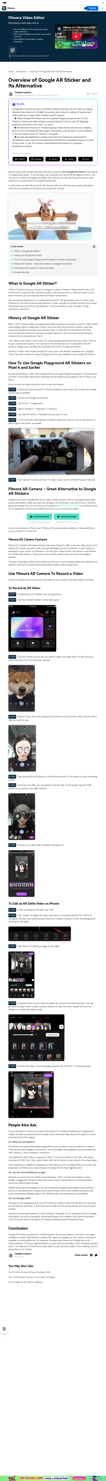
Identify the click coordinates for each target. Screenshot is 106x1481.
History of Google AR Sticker (28, 255)
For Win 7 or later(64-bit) (39, 522)
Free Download (41, 516)
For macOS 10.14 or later (66, 522)
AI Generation (21, 72)
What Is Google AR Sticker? (27, 251)
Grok (87, 159)
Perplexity (37, 159)
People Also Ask (21, 272)
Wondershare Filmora (68, 506)
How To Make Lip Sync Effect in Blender (25, 1282)
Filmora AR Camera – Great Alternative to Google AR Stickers (43, 264)
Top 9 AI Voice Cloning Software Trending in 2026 (29, 1272)
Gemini (54, 159)
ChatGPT (21, 159)
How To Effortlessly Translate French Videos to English (31, 1277)
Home (10, 72)
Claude (70, 159)
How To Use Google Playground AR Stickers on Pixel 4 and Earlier (45, 259)
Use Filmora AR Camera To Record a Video (34, 268)
